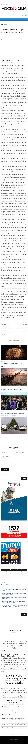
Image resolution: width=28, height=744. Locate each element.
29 (2, 579)
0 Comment (11, 27)
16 (6, 575)
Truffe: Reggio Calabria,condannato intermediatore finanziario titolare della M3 (7, 331)
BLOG (9, 734)
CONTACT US (16, 734)
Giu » (7, 584)
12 (17, 573)
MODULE (22, 734)
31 (10, 579)
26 (17, 577)
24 (10, 577)
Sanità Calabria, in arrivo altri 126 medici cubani (21, 329)
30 (6, 579)
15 (2, 575)
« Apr (2, 584)
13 (21, 573)
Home (2, 24)
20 (21, 575)
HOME (5, 734)
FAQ (12, 734)
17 (10, 575)
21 (25, 575)
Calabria (5, 24)
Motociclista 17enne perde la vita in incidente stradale (12, 437)
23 (6, 577)
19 (17, 575)
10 (10, 573)
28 (25, 577)
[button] (2, 4)
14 (25, 573)
